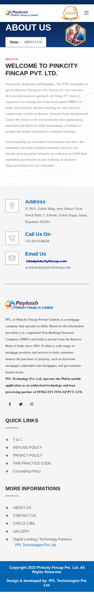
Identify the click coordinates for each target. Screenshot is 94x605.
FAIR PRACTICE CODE (32, 463)
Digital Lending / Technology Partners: (42, 542)
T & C (17, 440)
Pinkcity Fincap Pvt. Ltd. (58, 568)
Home (14, 42)
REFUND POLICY (27, 447)
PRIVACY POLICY (27, 455)
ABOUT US (22, 508)
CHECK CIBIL (24, 523)
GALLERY (21, 531)
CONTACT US (24, 515)
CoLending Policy (27, 471)
